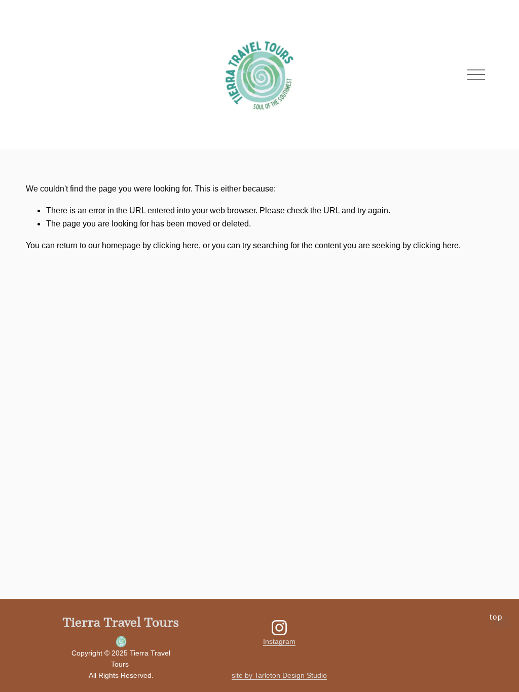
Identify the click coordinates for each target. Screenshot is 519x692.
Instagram (279, 641)
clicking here (176, 245)
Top (496, 617)
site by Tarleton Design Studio (279, 675)
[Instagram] (279, 628)
